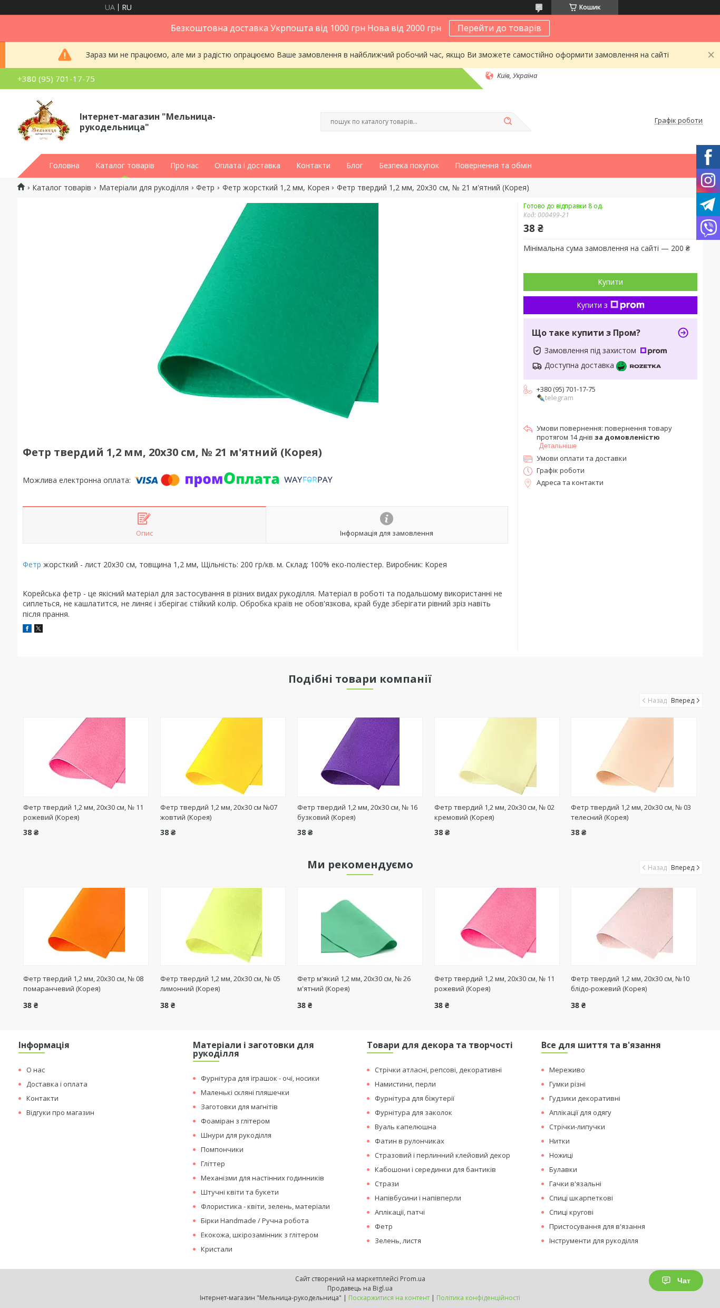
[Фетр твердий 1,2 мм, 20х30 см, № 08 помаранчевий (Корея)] (86, 926)
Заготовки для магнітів (239, 1106)
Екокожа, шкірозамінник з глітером (259, 1234)
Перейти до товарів (499, 28)
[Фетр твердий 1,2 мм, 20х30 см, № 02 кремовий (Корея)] (497, 757)
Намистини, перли (405, 1084)
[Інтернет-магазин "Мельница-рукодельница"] (43, 120)
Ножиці (561, 1155)
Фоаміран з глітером (235, 1121)
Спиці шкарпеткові (581, 1198)
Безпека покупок (409, 165)
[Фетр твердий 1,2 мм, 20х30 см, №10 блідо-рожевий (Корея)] (634, 926)
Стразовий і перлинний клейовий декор (442, 1155)
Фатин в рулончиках (409, 1141)
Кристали (216, 1249)
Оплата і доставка (247, 165)
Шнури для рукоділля (236, 1135)
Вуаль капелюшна (405, 1126)
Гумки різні (567, 1084)
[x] (38, 630)
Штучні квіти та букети (240, 1192)
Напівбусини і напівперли (418, 1198)
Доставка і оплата (56, 1084)
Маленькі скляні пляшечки (245, 1092)
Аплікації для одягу (580, 1112)
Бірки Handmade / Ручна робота (255, 1220)
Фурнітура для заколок (413, 1112)
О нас (35, 1069)
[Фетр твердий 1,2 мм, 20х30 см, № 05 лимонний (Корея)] (223, 926)
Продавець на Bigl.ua (360, 1288)
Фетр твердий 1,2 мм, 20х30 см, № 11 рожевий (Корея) (494, 983)
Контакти (313, 165)
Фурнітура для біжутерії (414, 1098)
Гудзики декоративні (584, 1098)
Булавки (563, 1169)
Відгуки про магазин (60, 1112)
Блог (354, 165)
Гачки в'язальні (575, 1183)
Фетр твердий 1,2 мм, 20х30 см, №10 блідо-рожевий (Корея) (630, 983)
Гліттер (213, 1163)
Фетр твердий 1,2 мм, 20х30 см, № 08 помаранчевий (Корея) (83, 983)
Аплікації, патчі (400, 1212)
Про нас (184, 165)
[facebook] (27, 630)
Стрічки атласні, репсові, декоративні (438, 1069)
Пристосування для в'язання (597, 1226)
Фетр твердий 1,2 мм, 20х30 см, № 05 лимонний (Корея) (220, 983)
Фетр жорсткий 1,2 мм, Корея (275, 187)
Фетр (205, 187)
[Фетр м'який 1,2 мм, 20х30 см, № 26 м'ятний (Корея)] (360, 926)
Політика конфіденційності (478, 1297)
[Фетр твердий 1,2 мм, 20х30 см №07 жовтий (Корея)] (223, 757)
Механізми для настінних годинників (262, 1178)
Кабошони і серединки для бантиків (435, 1169)
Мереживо (567, 1069)
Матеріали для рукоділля (144, 187)
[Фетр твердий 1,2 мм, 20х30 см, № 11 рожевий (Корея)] (86, 757)
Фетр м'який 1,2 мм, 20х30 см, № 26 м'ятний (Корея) (354, 983)
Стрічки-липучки (577, 1126)
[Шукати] (507, 121)
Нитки (559, 1141)
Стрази (387, 1183)
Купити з (592, 305)
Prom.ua (412, 1278)
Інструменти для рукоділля (593, 1240)
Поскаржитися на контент (389, 1297)
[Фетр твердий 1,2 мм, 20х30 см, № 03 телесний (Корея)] (634, 757)
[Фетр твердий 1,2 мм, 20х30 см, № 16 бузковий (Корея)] (360, 757)
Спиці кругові (571, 1212)
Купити (610, 282)
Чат (683, 1280)
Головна (64, 165)
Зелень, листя (398, 1240)
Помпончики (222, 1149)
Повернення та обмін (493, 165)
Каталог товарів (124, 165)
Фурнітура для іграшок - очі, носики (260, 1078)
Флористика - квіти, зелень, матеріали (265, 1206)
